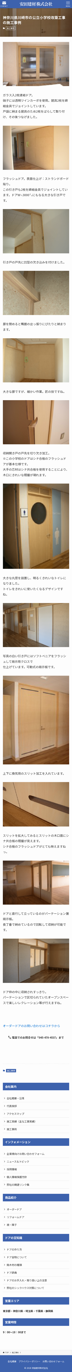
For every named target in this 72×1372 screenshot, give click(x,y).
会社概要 (12, 1361)
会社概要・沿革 (15, 1098)
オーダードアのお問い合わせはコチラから (31, 1026)
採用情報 (12, 1169)
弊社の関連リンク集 (18, 1184)
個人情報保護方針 (17, 1177)
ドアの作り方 (14, 1249)
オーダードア (14, 1209)
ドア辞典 (12, 1272)
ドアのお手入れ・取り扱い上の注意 (27, 1280)
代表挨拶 (12, 1106)
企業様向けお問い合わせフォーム (25, 1154)
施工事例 (10, 28)
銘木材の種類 (14, 1265)
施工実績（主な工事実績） (22, 1121)
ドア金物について (17, 1257)
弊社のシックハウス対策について (25, 1288)
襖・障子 (12, 1225)
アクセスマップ (15, 1113)
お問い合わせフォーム (53, 1361)
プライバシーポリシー (29, 1361)
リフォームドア (15, 1217)
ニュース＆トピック (18, 1161)
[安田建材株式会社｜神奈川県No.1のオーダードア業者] (36, 4)
